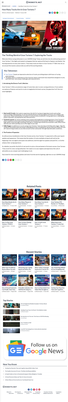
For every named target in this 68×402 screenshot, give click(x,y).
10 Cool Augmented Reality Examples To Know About (34, 303)
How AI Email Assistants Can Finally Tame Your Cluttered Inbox (9, 289)
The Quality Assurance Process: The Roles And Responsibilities (20, 371)
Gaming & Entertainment (8, 18)
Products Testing (48, 392)
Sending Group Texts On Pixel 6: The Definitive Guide (34, 310)
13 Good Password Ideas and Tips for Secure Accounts (18, 377)
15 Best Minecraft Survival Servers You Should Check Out (19, 379)
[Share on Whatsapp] (57, 13)
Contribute (58, 392)
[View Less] (65, 13)
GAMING (28, 18)
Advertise (11, 393)
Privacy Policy (36, 393)
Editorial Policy (28, 392)
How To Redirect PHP (26, 322)
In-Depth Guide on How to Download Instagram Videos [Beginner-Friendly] (23, 374)
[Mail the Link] (62, 13)
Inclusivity (37, 392)
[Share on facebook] (50, 13)
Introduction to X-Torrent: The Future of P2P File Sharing (35, 316)
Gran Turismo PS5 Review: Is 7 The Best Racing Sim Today (57, 203)
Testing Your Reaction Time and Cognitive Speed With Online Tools (58, 289)
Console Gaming (20, 18)
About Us (9, 392)
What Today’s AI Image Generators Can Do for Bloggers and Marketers (42, 269)
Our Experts (18, 392)
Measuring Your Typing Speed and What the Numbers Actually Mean (25, 269)
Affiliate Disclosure (48, 393)
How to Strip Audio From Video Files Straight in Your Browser (42, 289)
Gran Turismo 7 (9, 74)
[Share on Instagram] (8, 160)
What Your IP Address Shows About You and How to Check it (8, 269)
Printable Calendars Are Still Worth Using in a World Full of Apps (25, 289)
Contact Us (20, 393)
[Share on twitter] (52, 13)
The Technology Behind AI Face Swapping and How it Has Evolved (58, 269)
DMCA (58, 393)
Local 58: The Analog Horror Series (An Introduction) (33, 329)
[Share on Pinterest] (55, 13)
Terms (27, 393)
